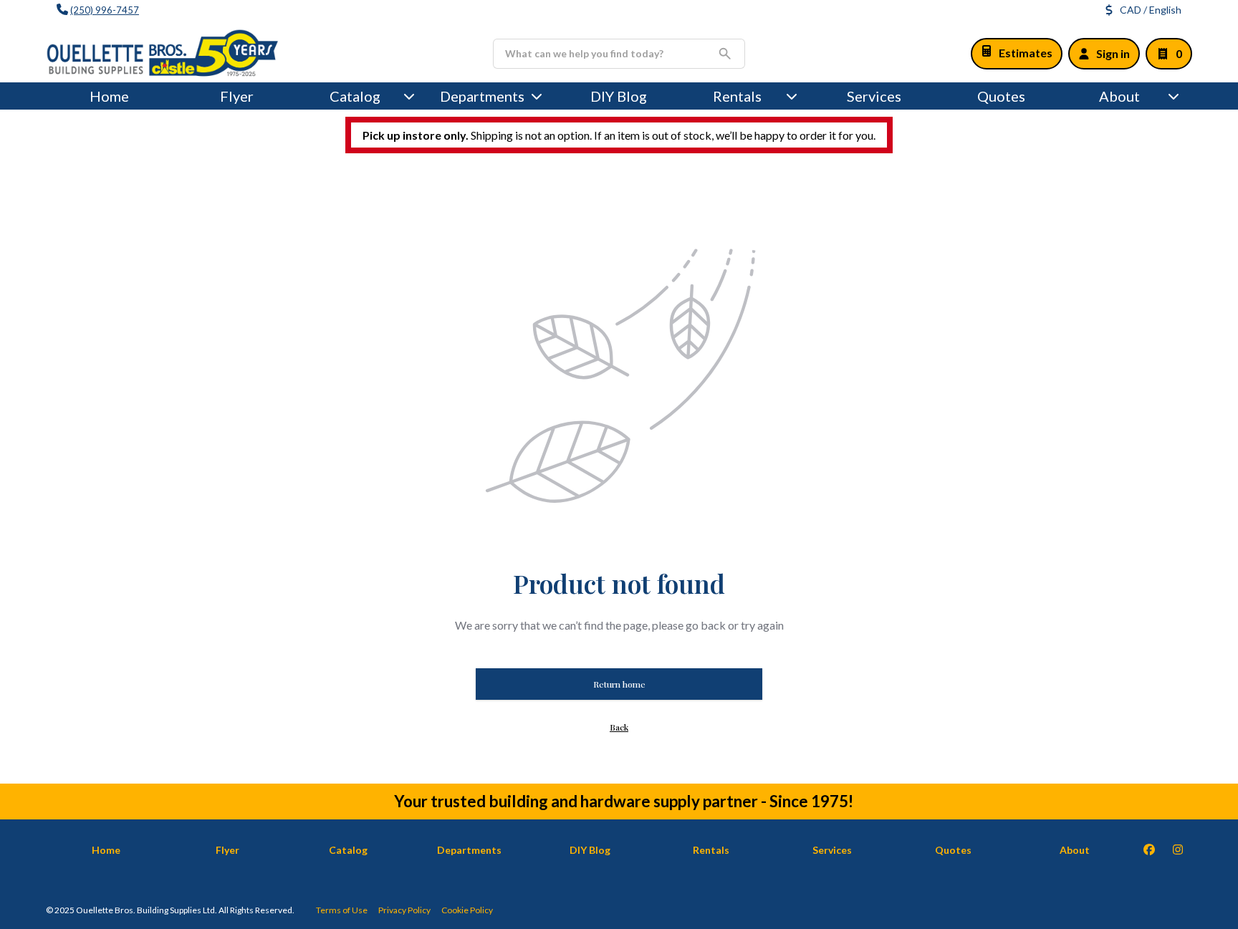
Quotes (1001, 96)
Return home (619, 684)
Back (619, 727)
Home (109, 96)
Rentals (737, 96)
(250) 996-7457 (104, 10)
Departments (482, 96)
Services (874, 96)
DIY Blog (618, 96)
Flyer (237, 96)
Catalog (348, 850)
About (1119, 96)
